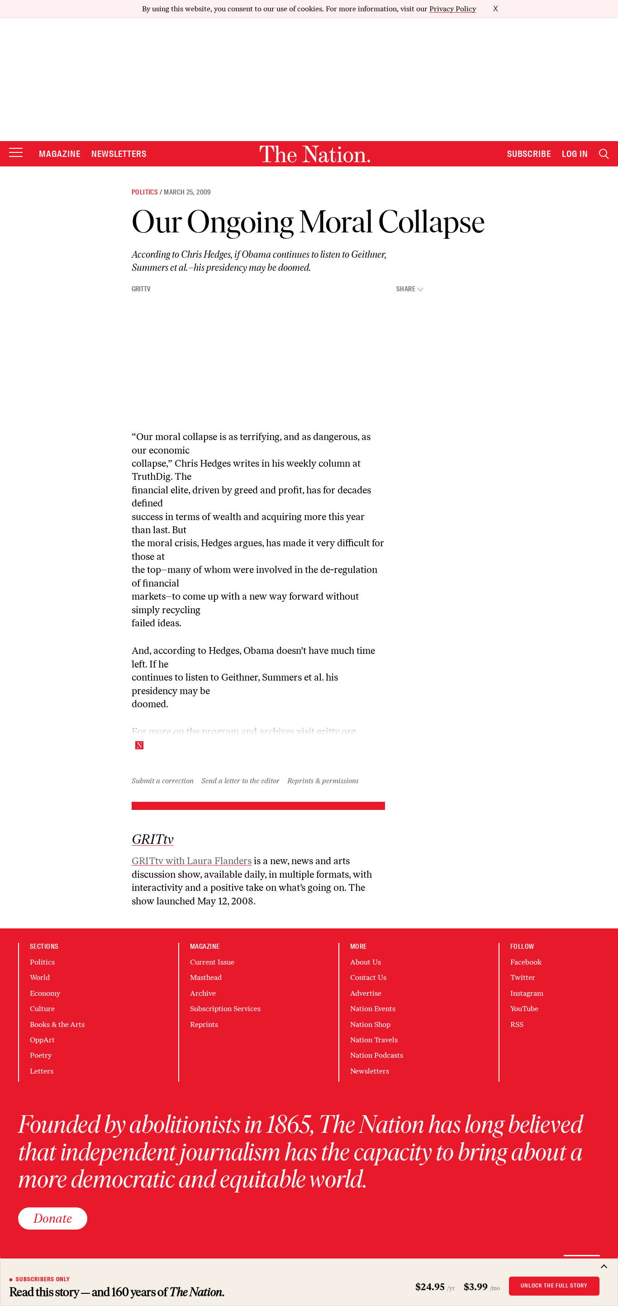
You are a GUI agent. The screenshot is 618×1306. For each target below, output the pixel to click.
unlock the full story (554, 1285)
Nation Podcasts (376, 1055)
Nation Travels (374, 1040)
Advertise (365, 993)
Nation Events (372, 1008)
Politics (145, 192)
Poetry (41, 1055)
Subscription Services (225, 1008)
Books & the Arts (57, 1024)
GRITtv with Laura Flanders (192, 860)
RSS (516, 1024)
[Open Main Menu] (16, 153)
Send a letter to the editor (240, 780)
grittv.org (336, 731)
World (40, 977)
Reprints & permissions (323, 780)
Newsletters (119, 154)
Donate (52, 1218)
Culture (42, 1008)
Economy (45, 993)
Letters (41, 1071)
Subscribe (529, 154)
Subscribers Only (43, 1279)
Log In (575, 154)
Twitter (522, 977)
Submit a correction (163, 780)
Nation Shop (370, 1024)
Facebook (526, 962)
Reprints (204, 1024)
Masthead (206, 977)
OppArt (42, 1040)
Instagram (526, 993)
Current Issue (212, 962)
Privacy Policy (452, 9)
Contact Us (368, 977)
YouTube (524, 1008)
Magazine (60, 154)
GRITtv (141, 288)
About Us (365, 962)
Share (405, 289)
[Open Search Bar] (604, 154)
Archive (203, 993)
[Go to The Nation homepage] (315, 154)
